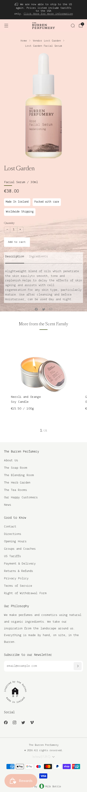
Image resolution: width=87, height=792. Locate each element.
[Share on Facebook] (36, 309)
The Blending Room (19, 475)
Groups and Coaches (20, 548)
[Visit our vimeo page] (31, 722)
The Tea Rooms (15, 490)
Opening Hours (15, 541)
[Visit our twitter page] (23, 722)
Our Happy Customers (21, 497)
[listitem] (43, 9)
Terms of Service (18, 585)
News (7, 504)
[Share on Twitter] (43, 309)
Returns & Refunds (18, 571)
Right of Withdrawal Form (25, 593)
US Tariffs (12, 556)
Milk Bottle (53, 786)
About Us (11, 460)
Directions (12, 534)
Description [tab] (14, 256)
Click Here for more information (48, 14)
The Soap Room (15, 467)
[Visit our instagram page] (14, 722)
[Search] (72, 25)
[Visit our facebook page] (5, 722)
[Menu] (6, 25)
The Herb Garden (17, 482)
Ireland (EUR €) (41, 757)
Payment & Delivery (20, 563)
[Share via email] (51, 309)
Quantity (9, 223)
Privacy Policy (16, 578)
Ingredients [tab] (38, 256)
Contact (10, 526)
